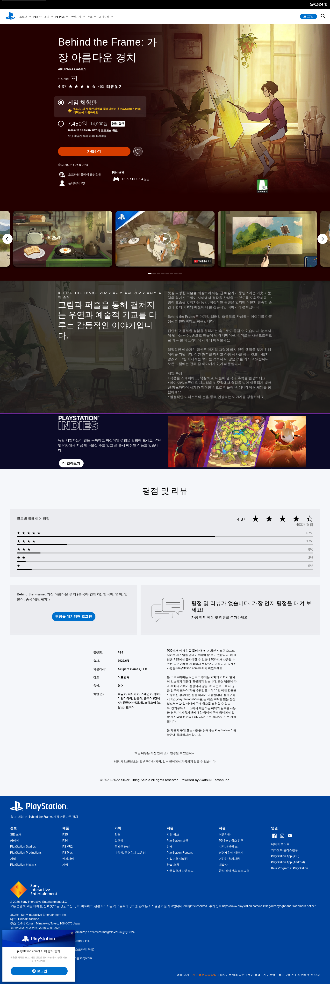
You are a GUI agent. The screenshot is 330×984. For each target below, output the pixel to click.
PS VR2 (67, 846)
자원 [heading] (222, 828)
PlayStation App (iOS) (285, 856)
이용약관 (224, 834)
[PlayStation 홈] (10, 16)
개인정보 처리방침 (204, 975)
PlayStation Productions (26, 852)
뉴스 (90, 16)
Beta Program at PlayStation (289, 868)
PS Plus (60, 16)
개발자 (223, 864)
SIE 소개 (15, 834)
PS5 (35, 16)
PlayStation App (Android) (288, 862)
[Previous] (7, 239)
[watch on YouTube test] (202, 261)
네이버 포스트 (280, 844)
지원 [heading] (170, 828)
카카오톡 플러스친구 (284, 850)
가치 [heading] (118, 828)
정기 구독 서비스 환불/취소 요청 (299, 975)
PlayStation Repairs (180, 852)
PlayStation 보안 (177, 840)
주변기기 (76, 16)
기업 (13, 858)
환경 (117, 834)
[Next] (322, 239)
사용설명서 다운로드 (180, 870)
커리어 (14, 840)
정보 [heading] (13, 828)
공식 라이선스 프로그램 (234, 870)
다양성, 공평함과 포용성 (130, 852)
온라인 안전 (122, 846)
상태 (169, 846)
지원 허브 (173, 834)
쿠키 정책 (254, 975)
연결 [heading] (274, 828)
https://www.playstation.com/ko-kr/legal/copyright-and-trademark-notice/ (269, 906)
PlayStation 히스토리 (23, 864)
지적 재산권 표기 (230, 846)
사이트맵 (269, 975)
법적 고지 (183, 975)
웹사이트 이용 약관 (232, 975)
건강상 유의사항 (229, 858)
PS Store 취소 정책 (231, 840)
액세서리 (68, 858)
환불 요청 (173, 864)
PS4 (65, 840)
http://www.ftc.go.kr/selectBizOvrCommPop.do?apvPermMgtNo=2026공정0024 (83, 932)
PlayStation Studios (23, 846)
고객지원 (104, 16)
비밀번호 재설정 (177, 858)
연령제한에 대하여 (231, 852)
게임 (46, 16)
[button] (165, 239)
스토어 (23, 16)
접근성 (119, 840)
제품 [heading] (65, 828)
